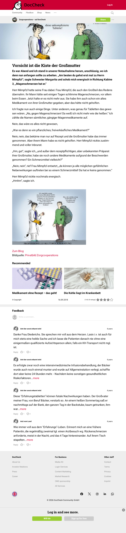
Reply (15, 352)
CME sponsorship (62, 481)
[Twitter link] (89, 494)
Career (15, 476)
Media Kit (59, 462)
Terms (107, 467)
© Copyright (16, 300)
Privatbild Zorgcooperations (41, 255)
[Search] (112, 13)
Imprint (107, 481)
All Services (60, 486)
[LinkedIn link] (104, 494)
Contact (107, 462)
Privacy (107, 471)
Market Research (62, 476)
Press (14, 471)
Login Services (61, 467)
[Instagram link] (97, 494)
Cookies (107, 476)
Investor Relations (20, 467)
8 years (110, 329)
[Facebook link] (81, 494)
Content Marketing (63, 471)
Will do (47, 518)
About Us (16, 462)
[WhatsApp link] (112, 494)
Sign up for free (79, 518)
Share (103, 19)
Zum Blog (18, 251)
